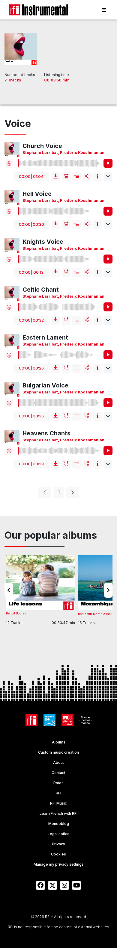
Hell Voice (37, 193)
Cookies (58, 854)
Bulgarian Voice (45, 385)
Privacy (58, 844)
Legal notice (59, 834)
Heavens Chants (46, 433)
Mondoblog (58, 823)
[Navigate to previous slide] (8, 590)
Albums (58, 742)
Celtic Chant (40, 289)
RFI (58, 793)
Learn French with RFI (58, 813)
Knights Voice (42, 241)
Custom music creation (58, 752)
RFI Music (58, 803)
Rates (58, 783)
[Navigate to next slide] (108, 590)
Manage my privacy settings (59, 864)
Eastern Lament (45, 337)
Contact (58, 772)
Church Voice (42, 145)
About (58, 762)
